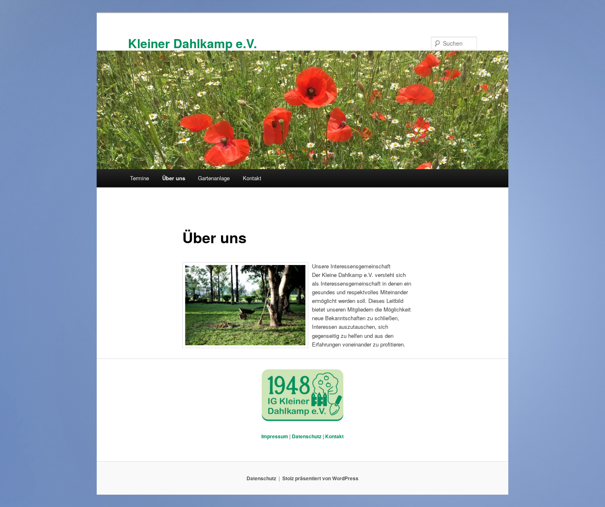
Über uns (173, 178)
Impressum (274, 436)
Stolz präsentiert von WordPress (320, 478)
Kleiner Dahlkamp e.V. (192, 43)
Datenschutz (306, 436)
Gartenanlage (214, 178)
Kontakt (252, 178)
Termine (139, 178)
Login (469, 373)
